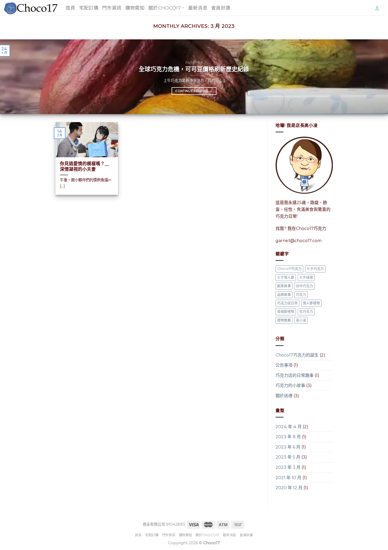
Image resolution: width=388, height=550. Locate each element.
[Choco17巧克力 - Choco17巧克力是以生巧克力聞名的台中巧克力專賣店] (31, 8)
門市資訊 (111, 8)
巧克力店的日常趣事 (295, 375)
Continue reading (194, 91)
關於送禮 (284, 395)
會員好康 (220, 8)
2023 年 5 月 (288, 457)
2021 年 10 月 (288, 477)
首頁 (70, 8)
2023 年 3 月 (288, 467)
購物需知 (135, 8)
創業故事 (284, 286)
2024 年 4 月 (289, 426)
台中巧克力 (304, 286)
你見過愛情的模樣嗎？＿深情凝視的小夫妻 (84, 166)
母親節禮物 (285, 312)
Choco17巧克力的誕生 (297, 355)
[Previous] (14, 76)
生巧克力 (306, 312)
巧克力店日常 (287, 303)
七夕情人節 (285, 277)
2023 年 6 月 (288, 447)
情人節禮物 (311, 303)
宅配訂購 (88, 8)
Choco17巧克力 (289, 269)
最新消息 (197, 8)
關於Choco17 (164, 8)
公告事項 (284, 365)
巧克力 (301, 295)
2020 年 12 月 (289, 488)
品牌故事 (284, 295)
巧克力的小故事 (290, 385)
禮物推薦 (284, 320)
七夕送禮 (306, 277)
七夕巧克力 (315, 269)
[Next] (373, 76)
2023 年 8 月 (288, 437)
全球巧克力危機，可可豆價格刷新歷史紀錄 (194, 69)
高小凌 (301, 320)
